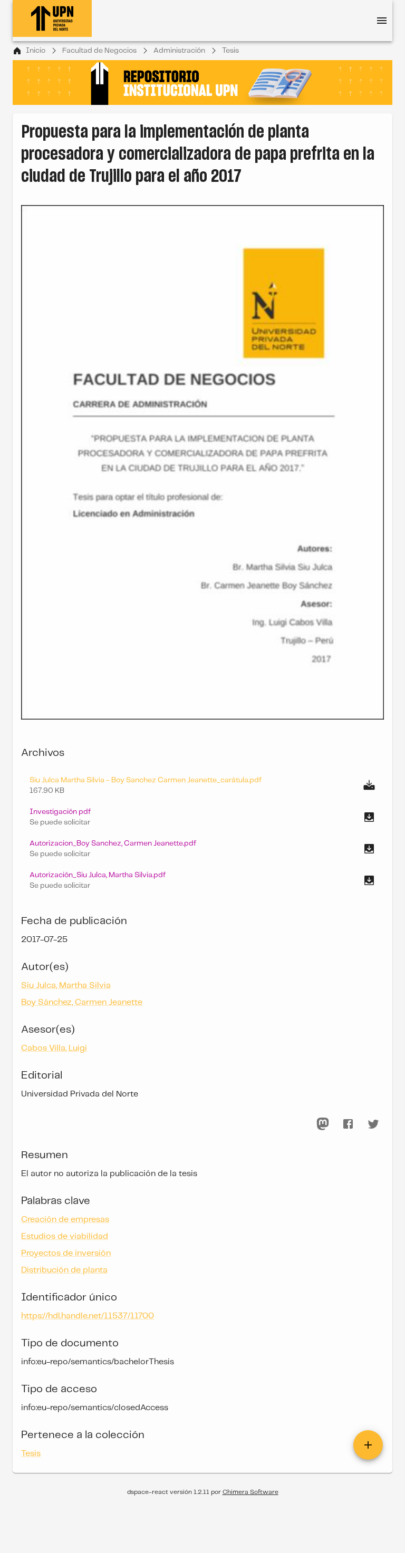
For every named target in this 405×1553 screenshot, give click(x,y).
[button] (202, 817)
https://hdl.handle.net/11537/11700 (87, 1316)
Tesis (230, 50)
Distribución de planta (64, 1270)
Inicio (35, 50)
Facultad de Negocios (99, 50)
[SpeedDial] (368, 1445)
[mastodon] (322, 1123)
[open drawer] (381, 20)
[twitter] (373, 1123)
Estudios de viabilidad (64, 1236)
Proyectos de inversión (66, 1253)
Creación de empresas (65, 1220)
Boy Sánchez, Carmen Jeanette (81, 1002)
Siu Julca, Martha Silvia (66, 985)
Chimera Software (250, 1492)
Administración (179, 50)
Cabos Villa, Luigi (54, 1048)
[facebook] (348, 1123)
